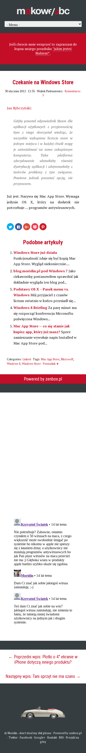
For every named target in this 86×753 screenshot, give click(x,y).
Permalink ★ (51, 364)
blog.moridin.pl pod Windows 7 (41, 270)
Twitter (13, 737)
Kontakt (52, 737)
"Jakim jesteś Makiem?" (54, 50)
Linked (26, 359)
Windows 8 (14, 364)
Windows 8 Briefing (30, 307)
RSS (61, 737)
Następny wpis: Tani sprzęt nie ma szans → (43, 676)
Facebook (26, 737)
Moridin (12, 733)
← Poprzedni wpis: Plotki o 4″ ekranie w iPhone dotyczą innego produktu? (43, 659)
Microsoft (67, 359)
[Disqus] (43, 452)
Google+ (39, 737)
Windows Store (31, 364)
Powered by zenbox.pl (43, 379)
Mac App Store (50, 359)
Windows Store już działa (35, 252)
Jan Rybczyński (18, 108)
